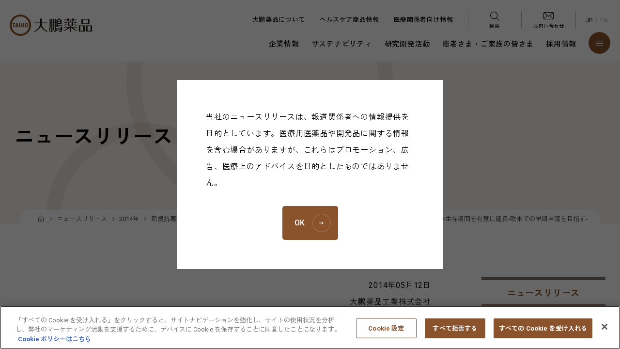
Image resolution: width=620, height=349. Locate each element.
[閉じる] (604, 326)
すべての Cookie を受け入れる (543, 328)
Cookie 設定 (386, 328)
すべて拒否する (455, 328)
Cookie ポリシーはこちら (54, 339)
